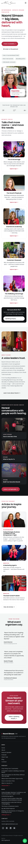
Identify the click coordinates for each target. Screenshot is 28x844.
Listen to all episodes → (11, 489)
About (3, 750)
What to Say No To (7, 783)
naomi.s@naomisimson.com (10, 824)
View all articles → (9, 607)
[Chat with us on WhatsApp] (25, 841)
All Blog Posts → (6, 815)
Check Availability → (10, 44)
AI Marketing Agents (7, 796)
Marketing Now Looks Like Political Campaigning (11, 803)
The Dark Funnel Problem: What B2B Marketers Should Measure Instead (12, 799)
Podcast (4, 755)
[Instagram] (3, 828)
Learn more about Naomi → (12, 393)
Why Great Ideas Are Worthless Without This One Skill (13, 775)
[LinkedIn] (10, 828)
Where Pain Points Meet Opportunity (12, 778)
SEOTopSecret (6, 840)
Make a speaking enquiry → (14, 717)
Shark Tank (5, 757)
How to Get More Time (8, 781)
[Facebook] (6, 828)
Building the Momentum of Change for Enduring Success (13, 811)
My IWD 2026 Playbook (8, 808)
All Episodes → (6, 785)
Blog (3, 759)
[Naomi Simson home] (9, 2)
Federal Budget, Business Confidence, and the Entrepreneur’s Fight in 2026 (14, 793)
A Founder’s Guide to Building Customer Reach (13, 771)
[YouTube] (14, 828)
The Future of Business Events (10, 806)
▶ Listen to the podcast (11, 49)
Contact (4, 761)
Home (3, 748)
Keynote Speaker (6, 752)
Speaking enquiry (10, 318)
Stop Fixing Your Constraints (10, 768)
